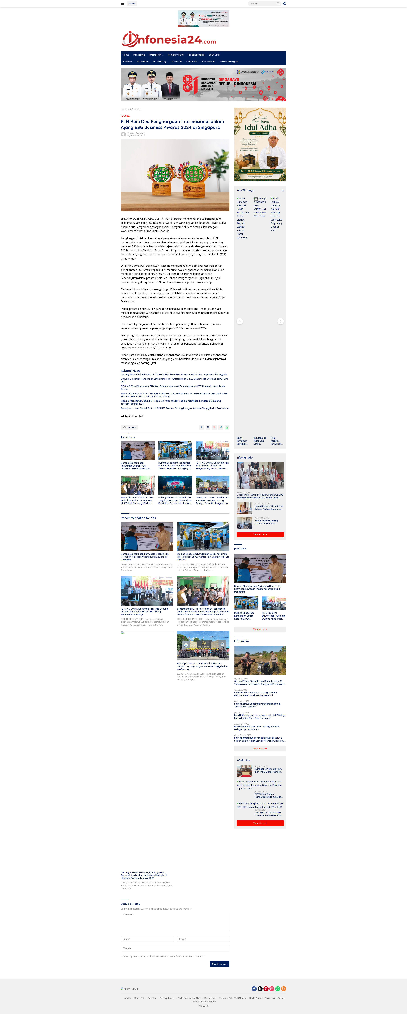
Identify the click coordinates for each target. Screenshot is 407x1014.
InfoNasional (208, 61)
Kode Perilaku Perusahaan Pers (266, 998)
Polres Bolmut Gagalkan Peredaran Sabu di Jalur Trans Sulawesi (257, 705)
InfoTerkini (191, 61)
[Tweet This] (208, 427)
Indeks (132, 3)
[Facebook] (254, 989)
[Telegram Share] (220, 427)
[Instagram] (271, 989)
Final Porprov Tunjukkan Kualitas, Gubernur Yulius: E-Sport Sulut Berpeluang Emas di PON (260, 441)
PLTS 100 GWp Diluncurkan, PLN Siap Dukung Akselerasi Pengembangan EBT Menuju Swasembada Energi (173, 387)
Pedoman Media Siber (189, 998)
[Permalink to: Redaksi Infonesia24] (123, 134)
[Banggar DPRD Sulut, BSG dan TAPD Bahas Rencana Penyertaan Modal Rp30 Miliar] (244, 771)
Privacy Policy (167, 998)
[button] (278, 3)
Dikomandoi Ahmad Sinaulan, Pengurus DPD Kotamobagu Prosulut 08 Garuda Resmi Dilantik (260, 496)
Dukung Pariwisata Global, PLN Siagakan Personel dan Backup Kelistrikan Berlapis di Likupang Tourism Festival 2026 (171, 402)
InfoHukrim (142, 61)
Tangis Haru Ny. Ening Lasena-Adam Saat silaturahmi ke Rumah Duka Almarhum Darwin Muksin (267, 522)
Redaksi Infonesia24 (136, 133)
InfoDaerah (155, 54)
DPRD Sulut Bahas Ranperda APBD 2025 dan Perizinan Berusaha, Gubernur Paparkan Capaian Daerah (269, 795)
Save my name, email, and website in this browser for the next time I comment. (164, 956)
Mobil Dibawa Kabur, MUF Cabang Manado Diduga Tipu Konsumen (256, 728)
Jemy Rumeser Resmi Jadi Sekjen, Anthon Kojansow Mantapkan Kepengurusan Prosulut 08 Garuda (269, 507)
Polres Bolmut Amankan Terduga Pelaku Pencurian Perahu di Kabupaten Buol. (255, 694)
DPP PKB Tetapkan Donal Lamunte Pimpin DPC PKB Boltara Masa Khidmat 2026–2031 (268, 814)
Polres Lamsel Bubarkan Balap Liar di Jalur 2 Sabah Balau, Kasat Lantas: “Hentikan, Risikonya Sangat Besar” (260, 739)
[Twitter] (260, 989)
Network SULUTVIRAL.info (232, 998)
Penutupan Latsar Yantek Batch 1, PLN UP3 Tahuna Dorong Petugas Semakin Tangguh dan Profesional (175, 408)
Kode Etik (139, 998)
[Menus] (123, 3)
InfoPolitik (177, 61)
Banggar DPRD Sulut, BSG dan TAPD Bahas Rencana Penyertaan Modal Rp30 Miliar (268, 770)
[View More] (282, 190)
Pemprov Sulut (175, 54)
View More (259, 534)
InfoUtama (139, 54)
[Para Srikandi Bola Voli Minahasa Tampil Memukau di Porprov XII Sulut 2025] (277, 316)
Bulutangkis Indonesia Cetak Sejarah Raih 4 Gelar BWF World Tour (243, 441)
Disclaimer (209, 998)
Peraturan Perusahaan (204, 1001)
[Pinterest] (266, 989)
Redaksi (152, 998)
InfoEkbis (127, 61)
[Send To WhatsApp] (227, 427)
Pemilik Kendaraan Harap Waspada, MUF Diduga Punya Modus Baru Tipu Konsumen (260, 716)
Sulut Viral (214, 54)
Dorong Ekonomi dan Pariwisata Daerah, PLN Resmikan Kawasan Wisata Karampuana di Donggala (174, 374)
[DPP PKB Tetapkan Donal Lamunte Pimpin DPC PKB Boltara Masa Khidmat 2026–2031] (260, 805)
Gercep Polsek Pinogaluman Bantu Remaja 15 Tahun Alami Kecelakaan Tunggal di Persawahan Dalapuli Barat (260, 682)
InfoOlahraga (160, 61)
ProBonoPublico (196, 54)
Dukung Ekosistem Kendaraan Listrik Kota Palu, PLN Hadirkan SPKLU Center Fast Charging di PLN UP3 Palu (174, 380)
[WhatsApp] (277, 989)
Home (126, 54)
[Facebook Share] (201, 427)
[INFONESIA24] (168, 38)
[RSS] (283, 989)
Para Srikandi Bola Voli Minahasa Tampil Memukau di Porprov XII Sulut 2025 (277, 441)
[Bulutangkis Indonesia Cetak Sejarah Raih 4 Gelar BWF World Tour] (243, 316)
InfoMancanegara (229, 61)
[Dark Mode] (284, 3)
